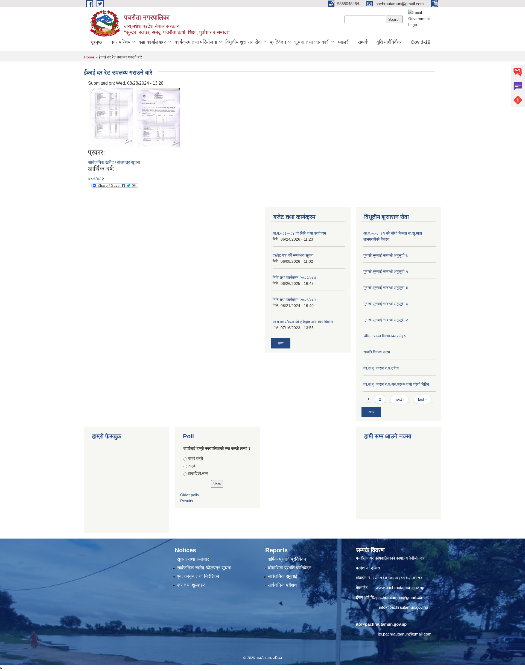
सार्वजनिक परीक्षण (282, 585)
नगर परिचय (120, 42)
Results (186, 501)
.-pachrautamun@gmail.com (399, 597)
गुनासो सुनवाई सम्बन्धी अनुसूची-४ (385, 287)
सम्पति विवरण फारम (376, 352)
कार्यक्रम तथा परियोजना (196, 42)
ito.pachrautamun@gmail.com (404, 634)
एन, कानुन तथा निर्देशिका (198, 576)
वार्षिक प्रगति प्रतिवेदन (287, 559)
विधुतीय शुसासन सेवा (243, 42)
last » (422, 399)
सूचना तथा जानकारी (311, 42)
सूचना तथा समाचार (193, 559)
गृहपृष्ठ (96, 42)
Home (89, 57)
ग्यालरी (343, 42)
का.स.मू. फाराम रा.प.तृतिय (381, 368)
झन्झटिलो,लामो (198, 473)
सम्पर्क (363, 42)
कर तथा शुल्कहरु (191, 585)
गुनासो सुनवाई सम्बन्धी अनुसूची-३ (385, 303)
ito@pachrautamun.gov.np (381, 624)
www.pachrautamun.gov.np (400, 587)
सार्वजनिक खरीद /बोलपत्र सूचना (204, 568)
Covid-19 (420, 42)
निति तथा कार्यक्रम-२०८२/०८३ (294, 277)
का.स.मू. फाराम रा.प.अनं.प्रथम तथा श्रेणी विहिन (396, 384)
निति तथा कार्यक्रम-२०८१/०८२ (294, 299)
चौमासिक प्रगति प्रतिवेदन (289, 568)
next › (399, 399)
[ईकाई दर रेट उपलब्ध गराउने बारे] (111, 117)
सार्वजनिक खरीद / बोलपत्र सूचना (114, 162)
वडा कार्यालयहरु (153, 42)
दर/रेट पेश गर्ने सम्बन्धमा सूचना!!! (295, 255)
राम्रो (191, 466)
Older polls (189, 495)
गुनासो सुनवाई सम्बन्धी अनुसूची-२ (385, 320)
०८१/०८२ (96, 178)
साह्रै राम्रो (195, 458)
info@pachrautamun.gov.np (403, 607)
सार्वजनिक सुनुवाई (282, 576)
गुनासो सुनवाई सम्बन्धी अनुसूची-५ (385, 271)
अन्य (281, 343)
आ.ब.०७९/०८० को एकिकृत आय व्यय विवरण (303, 322)
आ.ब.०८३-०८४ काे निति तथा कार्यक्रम (299, 233)
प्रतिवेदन (278, 42)
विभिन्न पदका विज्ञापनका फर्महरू (384, 336)
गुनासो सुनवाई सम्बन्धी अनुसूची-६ (385, 255)
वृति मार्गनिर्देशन (389, 42)
